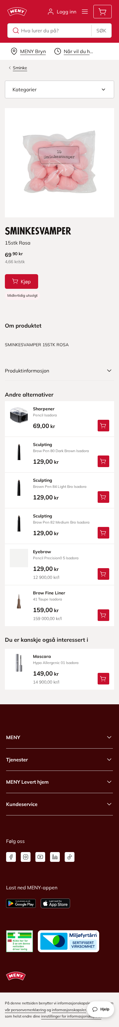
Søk (101, 30)
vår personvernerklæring (25, 1009)
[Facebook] (11, 857)
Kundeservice (22, 804)
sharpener (44, 409)
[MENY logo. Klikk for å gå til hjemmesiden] (17, 11)
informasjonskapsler (69, 1009)
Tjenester (17, 760)
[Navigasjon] (84, 11)
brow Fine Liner (49, 593)
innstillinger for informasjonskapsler (71, 1016)
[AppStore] (55, 903)
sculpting (42, 444)
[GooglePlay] (21, 903)
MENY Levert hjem (27, 782)
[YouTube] (40, 857)
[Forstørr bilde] (59, 162)
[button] (59, 89)
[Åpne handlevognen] (102, 11)
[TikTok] (69, 857)
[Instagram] (26, 857)
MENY (13, 737)
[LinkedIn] (55, 857)
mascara (42, 656)
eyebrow (42, 551)
